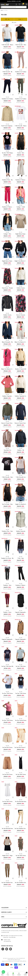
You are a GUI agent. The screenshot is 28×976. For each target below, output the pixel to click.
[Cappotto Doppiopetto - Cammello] (20, 627)
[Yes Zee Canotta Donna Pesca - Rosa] (20, 708)
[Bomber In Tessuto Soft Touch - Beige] (20, 357)
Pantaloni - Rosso (7, 612)
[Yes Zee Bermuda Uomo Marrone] (20, 789)
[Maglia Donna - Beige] (7, 843)
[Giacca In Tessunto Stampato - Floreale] (20, 303)
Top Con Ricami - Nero (7, 504)
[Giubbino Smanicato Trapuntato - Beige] (20, 519)
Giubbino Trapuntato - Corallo (7, 396)
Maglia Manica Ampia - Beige (20, 234)
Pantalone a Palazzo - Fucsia (7, 207)
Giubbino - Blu (20, 450)
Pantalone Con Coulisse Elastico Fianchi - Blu (7, 99)
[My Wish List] (19, 4)
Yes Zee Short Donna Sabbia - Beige (7, 774)
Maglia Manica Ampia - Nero (7, 261)
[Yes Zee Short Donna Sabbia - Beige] (7, 762)
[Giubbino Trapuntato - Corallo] (7, 384)
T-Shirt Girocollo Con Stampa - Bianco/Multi (21, 477)
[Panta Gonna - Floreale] (7, 276)
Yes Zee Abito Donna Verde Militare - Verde (20, 855)
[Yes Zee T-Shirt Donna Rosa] (7, 708)
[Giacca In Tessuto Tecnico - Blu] (20, 411)
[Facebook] (2, 949)
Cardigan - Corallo (20, 207)
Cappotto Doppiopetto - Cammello (20, 639)
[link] (8, 974)
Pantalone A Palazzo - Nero (20, 585)
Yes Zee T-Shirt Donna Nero (20, 693)
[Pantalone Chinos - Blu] (7, 168)
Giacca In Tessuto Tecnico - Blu (21, 423)
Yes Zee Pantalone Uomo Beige (7, 882)
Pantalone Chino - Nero (7, 531)
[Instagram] (6, 949)
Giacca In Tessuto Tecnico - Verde (7, 423)
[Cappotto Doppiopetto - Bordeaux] (7, 627)
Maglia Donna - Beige (7, 855)
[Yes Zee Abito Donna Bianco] (7, 789)
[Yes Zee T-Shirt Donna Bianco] (7, 681)
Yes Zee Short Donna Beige (7, 747)
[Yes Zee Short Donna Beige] (7, 735)
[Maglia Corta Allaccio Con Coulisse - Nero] (20, 249)
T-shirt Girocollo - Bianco (7, 45)
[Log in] (16, 4)
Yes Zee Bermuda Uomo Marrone (20, 801)
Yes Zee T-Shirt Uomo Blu (7, 666)
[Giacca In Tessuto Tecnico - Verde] (7, 411)
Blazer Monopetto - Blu (7, 342)
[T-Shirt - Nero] (20, 546)
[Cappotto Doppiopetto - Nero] (20, 600)
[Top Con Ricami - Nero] (7, 492)
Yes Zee (7, 43)
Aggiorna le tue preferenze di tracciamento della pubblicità (14, 961)
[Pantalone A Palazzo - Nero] (20, 573)
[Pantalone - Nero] (7, 573)
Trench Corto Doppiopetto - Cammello (7, 126)
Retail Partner (17, 959)
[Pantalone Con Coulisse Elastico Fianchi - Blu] (7, 87)
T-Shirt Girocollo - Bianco (20, 126)
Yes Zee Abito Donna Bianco (7, 801)
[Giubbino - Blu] (20, 438)
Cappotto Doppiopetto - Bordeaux (7, 639)
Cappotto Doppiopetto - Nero (20, 612)
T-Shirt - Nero (20, 558)
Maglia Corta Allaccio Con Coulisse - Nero (21, 261)
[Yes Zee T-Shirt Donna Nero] (20, 681)
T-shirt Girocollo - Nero (20, 45)
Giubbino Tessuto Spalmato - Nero (7, 315)
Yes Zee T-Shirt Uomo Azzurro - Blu (21, 666)
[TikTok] (10, 949)
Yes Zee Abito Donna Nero (21, 774)
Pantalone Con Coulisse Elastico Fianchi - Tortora (20, 72)
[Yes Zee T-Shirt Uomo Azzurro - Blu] (20, 654)
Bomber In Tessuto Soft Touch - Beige (20, 369)
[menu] (26, 4)
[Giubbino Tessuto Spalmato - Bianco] (20, 276)
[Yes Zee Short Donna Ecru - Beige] (20, 735)
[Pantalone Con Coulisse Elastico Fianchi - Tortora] (20, 60)
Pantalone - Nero (7, 585)
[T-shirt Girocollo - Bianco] (7, 33)
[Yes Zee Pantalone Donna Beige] (20, 816)
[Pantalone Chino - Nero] (7, 519)
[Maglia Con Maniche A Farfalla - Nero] (20, 492)
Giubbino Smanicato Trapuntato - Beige (20, 531)
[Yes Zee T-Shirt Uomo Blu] (7, 654)
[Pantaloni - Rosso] (7, 600)
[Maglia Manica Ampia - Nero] (7, 249)
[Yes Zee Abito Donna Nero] (20, 762)
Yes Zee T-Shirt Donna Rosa (7, 720)
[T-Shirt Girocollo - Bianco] (20, 114)
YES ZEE (5, 10)
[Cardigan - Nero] (7, 222)
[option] (14, 1)
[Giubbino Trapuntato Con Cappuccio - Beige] (20, 384)
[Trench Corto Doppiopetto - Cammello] (7, 114)
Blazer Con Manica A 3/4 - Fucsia (7, 369)
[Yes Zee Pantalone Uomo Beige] (7, 870)
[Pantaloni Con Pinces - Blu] (7, 546)
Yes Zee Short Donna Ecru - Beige (21, 747)
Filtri (8, 19)
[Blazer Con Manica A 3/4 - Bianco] (20, 330)
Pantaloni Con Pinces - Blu (7, 558)
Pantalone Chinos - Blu (7, 180)
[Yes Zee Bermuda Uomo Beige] (7, 816)
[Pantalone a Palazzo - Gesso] (20, 168)
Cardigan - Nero (7, 234)
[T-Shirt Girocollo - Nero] (7, 465)
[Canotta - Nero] (20, 141)
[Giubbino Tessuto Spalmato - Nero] (7, 303)
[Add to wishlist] (13, 41)
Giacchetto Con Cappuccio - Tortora (7, 450)
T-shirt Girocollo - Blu (7, 72)
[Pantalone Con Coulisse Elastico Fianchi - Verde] (20, 87)
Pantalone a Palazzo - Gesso (20, 180)
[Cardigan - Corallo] (20, 195)
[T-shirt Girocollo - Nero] (20, 33)
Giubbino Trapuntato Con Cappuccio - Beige (20, 396)
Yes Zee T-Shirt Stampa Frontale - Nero (7, 153)
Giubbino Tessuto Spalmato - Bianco (21, 288)
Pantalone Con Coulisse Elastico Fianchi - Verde (20, 99)
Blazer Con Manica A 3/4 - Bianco (21, 342)
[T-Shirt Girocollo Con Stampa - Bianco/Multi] (20, 465)
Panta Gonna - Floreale (7, 288)
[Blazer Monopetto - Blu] (7, 330)
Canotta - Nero (20, 153)
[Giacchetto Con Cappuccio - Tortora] (7, 438)
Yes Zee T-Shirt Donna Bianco (7, 693)
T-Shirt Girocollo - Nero (7, 477)
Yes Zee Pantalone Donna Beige (21, 828)
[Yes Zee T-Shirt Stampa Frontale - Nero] (7, 141)
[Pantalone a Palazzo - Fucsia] (7, 195)
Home (2, 10)
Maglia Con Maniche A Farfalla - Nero (20, 504)
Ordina (19, 19)
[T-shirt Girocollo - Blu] (7, 60)
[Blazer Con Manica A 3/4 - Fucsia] (7, 357)
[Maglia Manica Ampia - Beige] (20, 222)
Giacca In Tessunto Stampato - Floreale (20, 315)
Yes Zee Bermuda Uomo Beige (7, 828)
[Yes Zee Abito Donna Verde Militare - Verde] (20, 843)
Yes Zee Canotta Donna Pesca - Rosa (20, 720)
